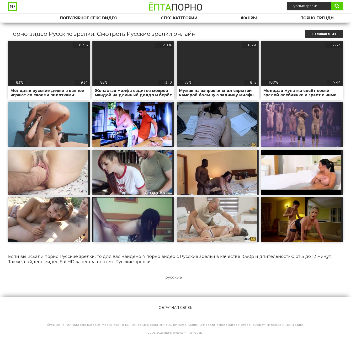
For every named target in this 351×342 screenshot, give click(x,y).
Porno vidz (194, 332)
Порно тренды (317, 18)
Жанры (249, 18)
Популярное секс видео (88, 18)
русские (173, 277)
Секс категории (179, 18)
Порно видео (16, 18)
